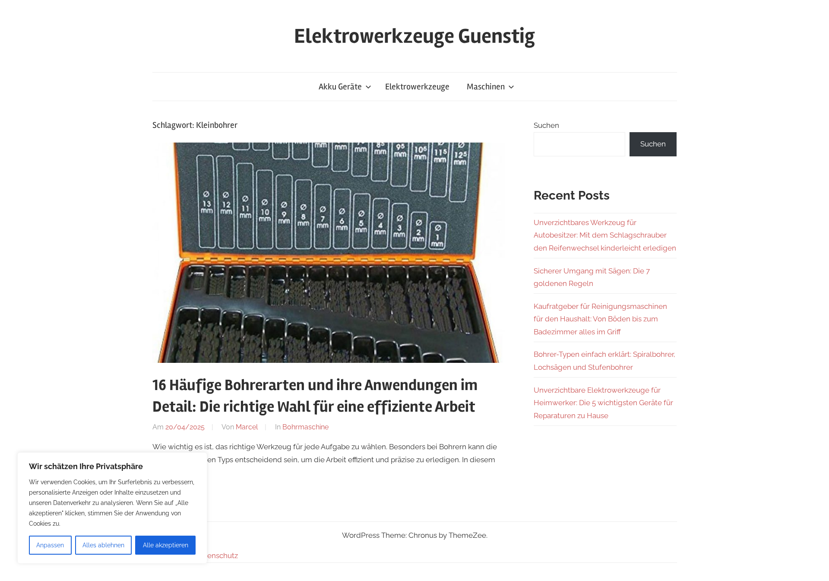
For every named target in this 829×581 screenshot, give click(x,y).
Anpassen (50, 545)
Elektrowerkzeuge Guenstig (414, 36)
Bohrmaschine (305, 427)
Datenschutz (217, 555)
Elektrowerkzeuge (417, 86)
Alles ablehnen (103, 545)
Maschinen (486, 86)
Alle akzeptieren (165, 545)
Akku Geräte (340, 86)
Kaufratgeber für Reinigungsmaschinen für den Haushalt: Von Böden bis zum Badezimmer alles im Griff (600, 319)
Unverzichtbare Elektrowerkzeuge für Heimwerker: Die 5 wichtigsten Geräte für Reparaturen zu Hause (603, 403)
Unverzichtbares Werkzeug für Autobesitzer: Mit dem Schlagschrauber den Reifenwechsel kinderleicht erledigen (605, 235)
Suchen (546, 125)
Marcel (247, 427)
